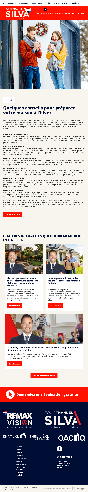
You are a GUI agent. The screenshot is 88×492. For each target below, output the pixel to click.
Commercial (66, 13)
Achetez (58, 13)
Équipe (38, 13)
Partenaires (81, 13)
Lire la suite (24, 277)
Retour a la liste (13, 214)
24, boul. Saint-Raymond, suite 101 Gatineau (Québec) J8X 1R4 (64, 464)
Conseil (9, 100)
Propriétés (45, 13)
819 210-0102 (8, 3)
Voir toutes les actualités (44, 376)
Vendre (51, 13)
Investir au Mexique (70, 3)
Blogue (73, 13)
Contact (56, 3)
